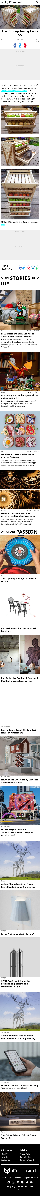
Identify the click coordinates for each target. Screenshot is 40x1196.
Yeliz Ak (36, 330)
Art (2, 330)
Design (3, 392)
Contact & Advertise (27, 1160)
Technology (5, 1032)
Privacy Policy (25, 1154)
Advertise (5, 1157)
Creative (4, 510)
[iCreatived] (20, 1170)
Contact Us (5, 1160)
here (3, 224)
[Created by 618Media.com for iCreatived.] (20, 1189)
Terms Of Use (25, 1157)
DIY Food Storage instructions (14, 90)
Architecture (5, 727)
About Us (4, 1154)
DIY (2, 39)
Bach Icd (20, 39)
